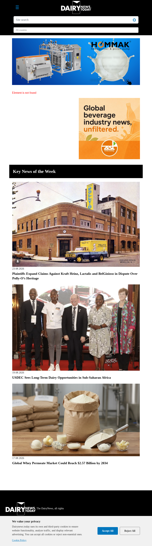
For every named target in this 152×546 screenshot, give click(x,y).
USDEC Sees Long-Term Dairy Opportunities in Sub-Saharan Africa (61, 377)
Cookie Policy (19, 540)
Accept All (107, 530)
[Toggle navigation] (17, 7)
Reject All (129, 530)
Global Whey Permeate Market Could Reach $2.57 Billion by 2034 (60, 463)
